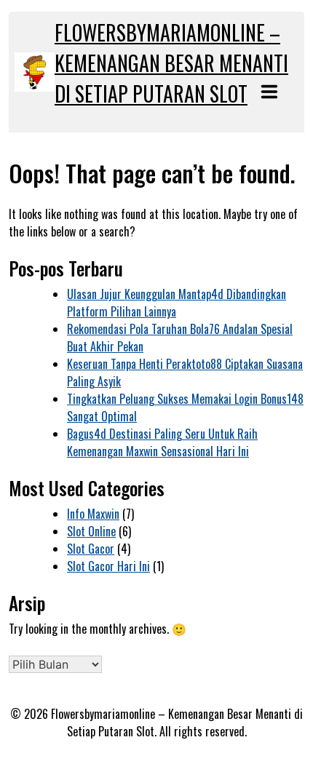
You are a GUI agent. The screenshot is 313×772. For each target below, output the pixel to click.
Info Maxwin (93, 513)
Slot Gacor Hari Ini (108, 566)
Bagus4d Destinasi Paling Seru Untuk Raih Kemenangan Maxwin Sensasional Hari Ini (162, 442)
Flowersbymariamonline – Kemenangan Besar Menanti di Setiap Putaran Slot (171, 62)
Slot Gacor (90, 548)
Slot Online (91, 531)
